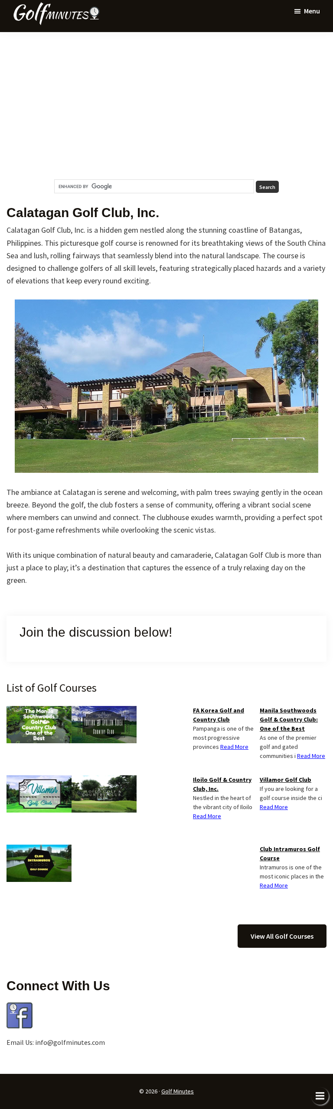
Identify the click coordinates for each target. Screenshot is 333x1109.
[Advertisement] (166, 105)
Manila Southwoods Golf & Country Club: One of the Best (289, 719)
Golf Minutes (177, 1091)
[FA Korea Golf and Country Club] (104, 711)
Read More (311, 756)
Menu (312, 11)
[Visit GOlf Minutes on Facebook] (20, 1007)
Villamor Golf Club (285, 780)
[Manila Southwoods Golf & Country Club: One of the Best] (39, 711)
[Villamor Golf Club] (39, 780)
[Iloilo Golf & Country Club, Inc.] (104, 780)
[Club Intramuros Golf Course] (39, 850)
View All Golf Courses (282, 936)
